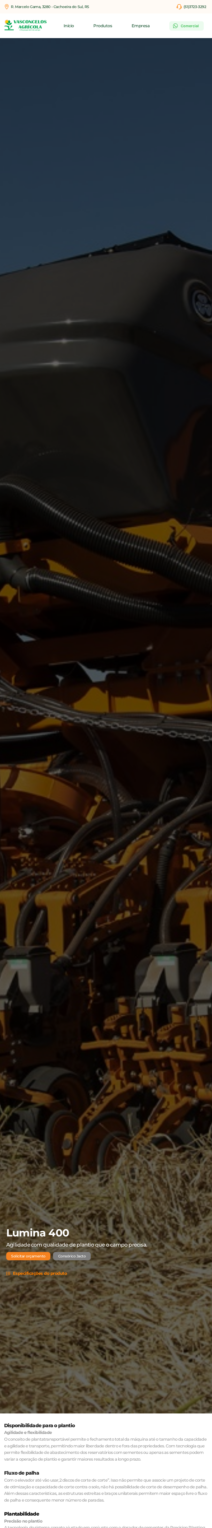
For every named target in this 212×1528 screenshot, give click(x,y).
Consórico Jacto (72, 1256)
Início (69, 26)
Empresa (141, 26)
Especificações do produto (40, 1273)
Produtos (102, 26)
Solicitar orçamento (28, 1256)
